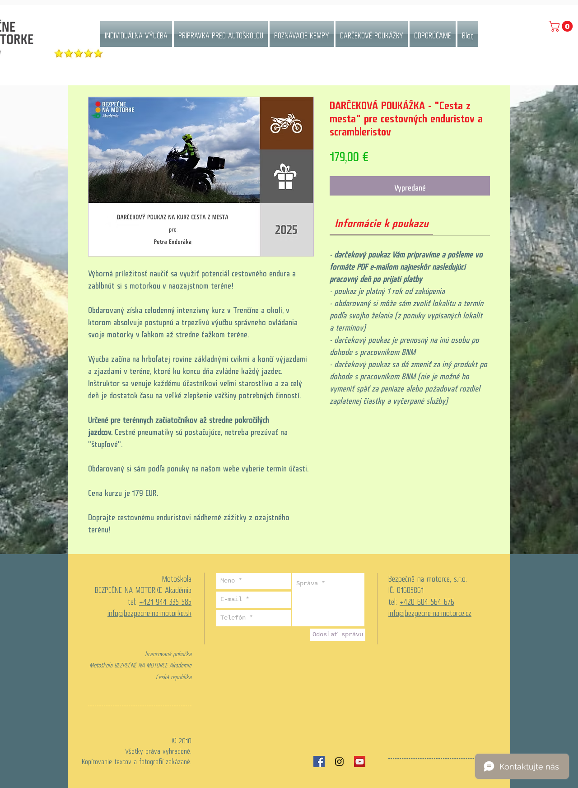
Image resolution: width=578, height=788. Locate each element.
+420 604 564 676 (427, 599)
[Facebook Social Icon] (319, 761)
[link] (382, 220)
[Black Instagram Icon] (339, 761)
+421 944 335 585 (165, 599)
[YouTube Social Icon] (359, 761)
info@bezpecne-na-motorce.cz (429, 611)
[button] (562, 26)
